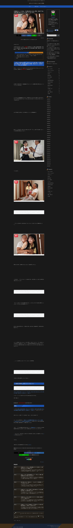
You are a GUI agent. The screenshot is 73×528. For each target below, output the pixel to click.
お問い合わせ (52, 525)
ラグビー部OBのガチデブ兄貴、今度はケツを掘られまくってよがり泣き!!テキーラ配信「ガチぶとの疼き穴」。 (53, 45)
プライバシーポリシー (57, 525)
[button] (39, 35)
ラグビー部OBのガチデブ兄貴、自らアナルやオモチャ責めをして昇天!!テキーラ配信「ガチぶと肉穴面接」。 (53, 49)
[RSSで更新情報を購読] (30, 459)
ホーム (49, 525)
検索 (47, 33)
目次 (27, 52)
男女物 (15, 449)
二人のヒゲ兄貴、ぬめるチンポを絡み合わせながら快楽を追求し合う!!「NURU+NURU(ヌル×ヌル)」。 (53, 57)
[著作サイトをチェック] (27, 459)
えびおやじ (29, 444)
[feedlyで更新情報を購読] (29, 459)
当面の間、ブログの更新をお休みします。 (52, 41)
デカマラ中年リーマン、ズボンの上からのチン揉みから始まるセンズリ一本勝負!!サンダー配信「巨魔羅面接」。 (53, 53)
